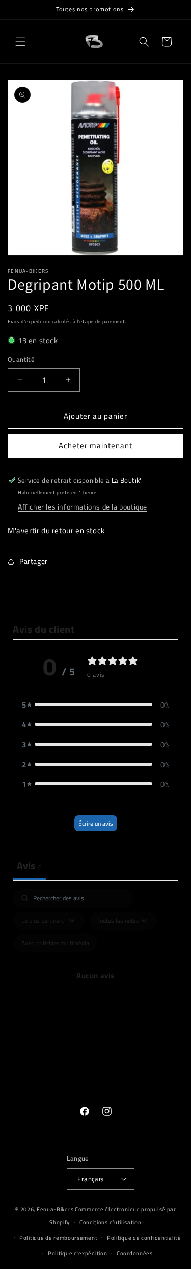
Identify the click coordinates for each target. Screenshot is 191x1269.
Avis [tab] (29, 865)
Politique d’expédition (77, 1253)
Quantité (21, 359)
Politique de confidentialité (144, 1238)
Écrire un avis (95, 823)
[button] (20, 42)
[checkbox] (55, 943)
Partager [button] (33, 561)
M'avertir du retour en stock (56, 531)
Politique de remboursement (58, 1238)
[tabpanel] (95, 987)
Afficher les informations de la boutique (82, 506)
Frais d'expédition (29, 321)
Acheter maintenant (95, 446)
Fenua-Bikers (55, 1209)
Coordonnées (135, 1253)
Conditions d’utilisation (110, 1222)
